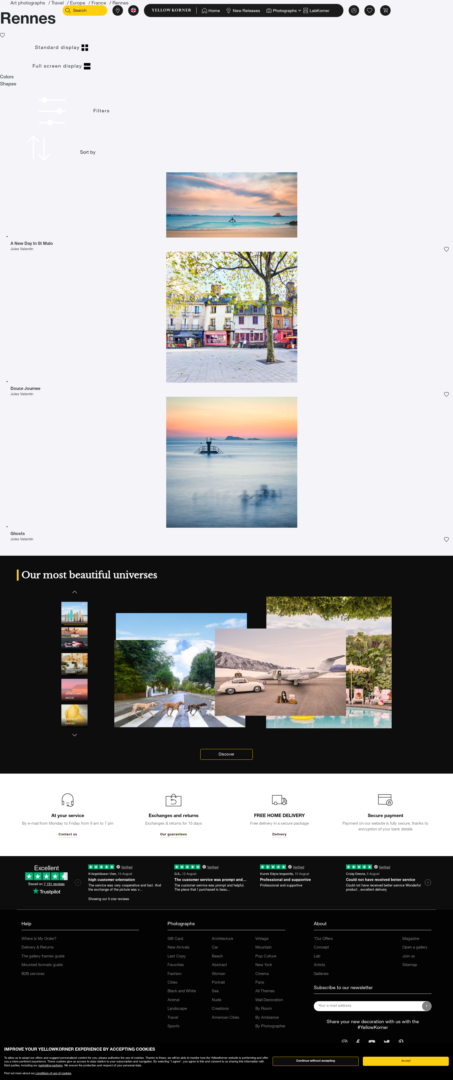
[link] (174, 10)
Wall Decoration (269, 1000)
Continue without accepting (315, 1061)
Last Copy (177, 956)
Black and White (182, 991)
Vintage (261, 939)
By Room (263, 1009)
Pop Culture (265, 956)
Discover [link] (226, 755)
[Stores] (117, 10)
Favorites (176, 965)
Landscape (177, 1009)
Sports (174, 1026)
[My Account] (354, 10)
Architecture (222, 939)
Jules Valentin (21, 249)
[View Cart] (385, 10)
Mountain (263, 948)
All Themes (265, 991)
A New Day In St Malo (31, 244)
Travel (173, 1018)
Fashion (174, 974)
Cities (172, 983)
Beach (217, 956)
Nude (216, 1000)
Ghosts (17, 534)
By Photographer (270, 1026)
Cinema (262, 974)
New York (263, 965)
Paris (259, 983)
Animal (173, 1000)
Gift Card (175, 939)
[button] (74, 591)
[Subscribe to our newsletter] (427, 1006)
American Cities (225, 1018)
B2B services (33, 974)
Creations (220, 1009)
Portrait (218, 983)
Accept (406, 1061)
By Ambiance (267, 1018)
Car (215, 948)
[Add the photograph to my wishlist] (446, 249)
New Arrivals (179, 948)
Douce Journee (25, 389)
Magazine (410, 939)
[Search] (68, 10)
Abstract (219, 965)
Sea (215, 991)
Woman (218, 974)
